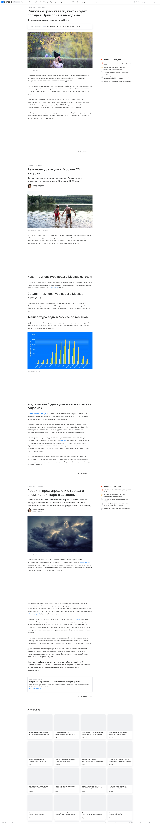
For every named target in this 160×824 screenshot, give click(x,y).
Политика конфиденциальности (106, 822)
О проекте (94, 822)
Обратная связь (135, 822)
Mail (3, 822)
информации (85, 562)
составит (54, 288)
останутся (76, 619)
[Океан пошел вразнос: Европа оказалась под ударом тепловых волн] (120, 753)
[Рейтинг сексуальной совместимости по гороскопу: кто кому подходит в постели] (93, 753)
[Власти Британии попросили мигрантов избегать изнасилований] (66, 753)
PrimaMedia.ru (41, 7)
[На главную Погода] (8, 2)
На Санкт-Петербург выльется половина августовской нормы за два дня (116, 77)
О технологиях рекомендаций (122, 822)
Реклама (14, 822)
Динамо (63, 440)
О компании (8, 822)
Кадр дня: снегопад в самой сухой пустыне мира (117, 63)
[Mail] (2, 2)
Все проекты (21, 822)
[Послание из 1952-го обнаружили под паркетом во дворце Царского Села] (66, 726)
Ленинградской (34, 614)
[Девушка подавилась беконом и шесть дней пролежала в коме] (93, 807)
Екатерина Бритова (38, 185)
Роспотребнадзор (34, 414)
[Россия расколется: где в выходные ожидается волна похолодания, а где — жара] (120, 780)
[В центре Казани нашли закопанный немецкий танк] (40, 753)
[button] (60, 50)
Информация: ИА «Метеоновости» (148, 822)
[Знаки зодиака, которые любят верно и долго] (66, 780)
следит (43, 414)
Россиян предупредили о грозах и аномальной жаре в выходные (114, 68)
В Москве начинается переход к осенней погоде (116, 73)
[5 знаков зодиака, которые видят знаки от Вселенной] (120, 807)
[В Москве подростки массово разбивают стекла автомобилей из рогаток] (40, 726)
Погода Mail (39, 165)
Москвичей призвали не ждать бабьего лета (117, 81)
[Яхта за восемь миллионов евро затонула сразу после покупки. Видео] (93, 726)
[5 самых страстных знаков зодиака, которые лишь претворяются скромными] (40, 807)
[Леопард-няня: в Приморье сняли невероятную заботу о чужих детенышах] (66, 807)
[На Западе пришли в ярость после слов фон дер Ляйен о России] (120, 726)
